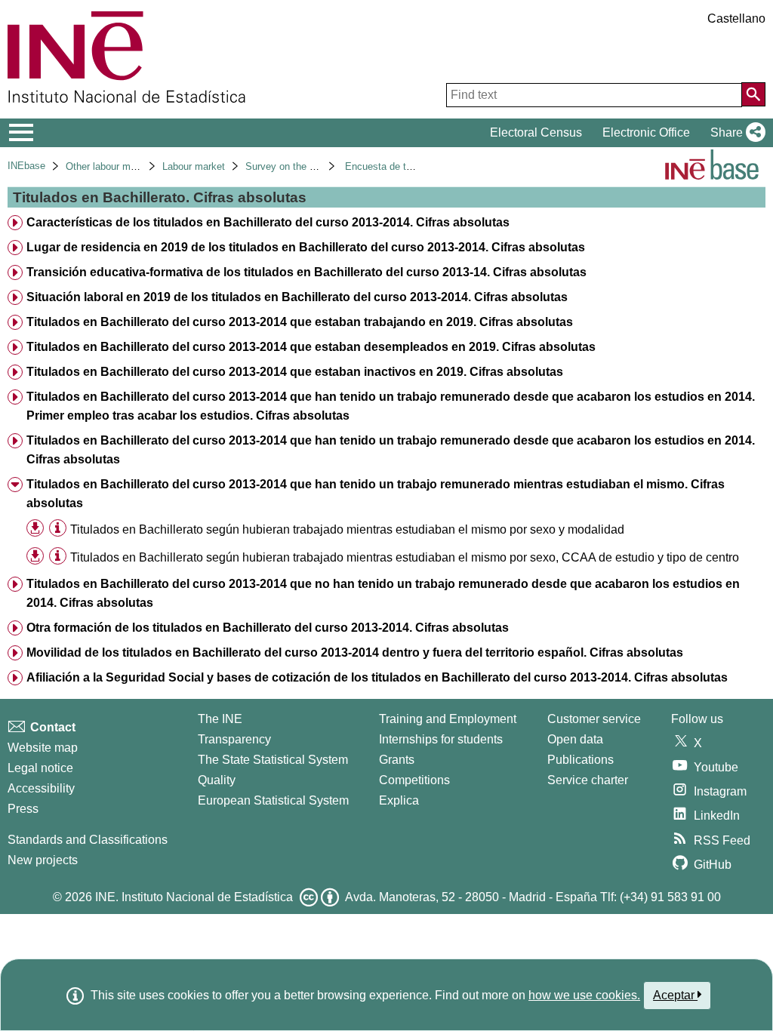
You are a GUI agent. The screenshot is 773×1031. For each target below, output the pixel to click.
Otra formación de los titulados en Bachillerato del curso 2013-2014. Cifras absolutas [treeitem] (267, 627)
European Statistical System (273, 800)
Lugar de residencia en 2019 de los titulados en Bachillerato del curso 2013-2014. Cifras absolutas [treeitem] (305, 247)
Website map (43, 747)
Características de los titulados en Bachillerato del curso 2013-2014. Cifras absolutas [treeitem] (268, 222)
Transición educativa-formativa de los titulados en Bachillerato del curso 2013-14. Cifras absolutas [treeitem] (306, 272)
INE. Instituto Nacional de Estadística (194, 897)
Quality (217, 780)
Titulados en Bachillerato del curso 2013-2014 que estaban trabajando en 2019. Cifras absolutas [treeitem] (299, 321)
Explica (399, 800)
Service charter (587, 780)
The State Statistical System (273, 759)
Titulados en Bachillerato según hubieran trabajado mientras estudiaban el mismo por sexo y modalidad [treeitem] (347, 529)
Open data (575, 739)
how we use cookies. (584, 995)
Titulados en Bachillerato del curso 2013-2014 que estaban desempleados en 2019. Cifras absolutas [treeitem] (311, 346)
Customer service (594, 718)
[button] (734, 132)
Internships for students (441, 739)
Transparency (234, 739)
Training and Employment (447, 718)
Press (23, 808)
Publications (580, 759)
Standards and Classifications (88, 839)
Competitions (414, 780)
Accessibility (41, 788)
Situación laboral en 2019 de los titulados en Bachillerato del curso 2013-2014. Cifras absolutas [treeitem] (297, 297)
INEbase (26, 165)
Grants (396, 759)
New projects (43, 860)
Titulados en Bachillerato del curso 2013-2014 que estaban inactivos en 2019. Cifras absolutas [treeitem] (294, 371)
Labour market (193, 166)
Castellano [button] (736, 18)
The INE (220, 718)
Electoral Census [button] (536, 132)
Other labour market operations (133, 166)
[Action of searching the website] (753, 94)
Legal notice (40, 768)
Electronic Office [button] (646, 132)
